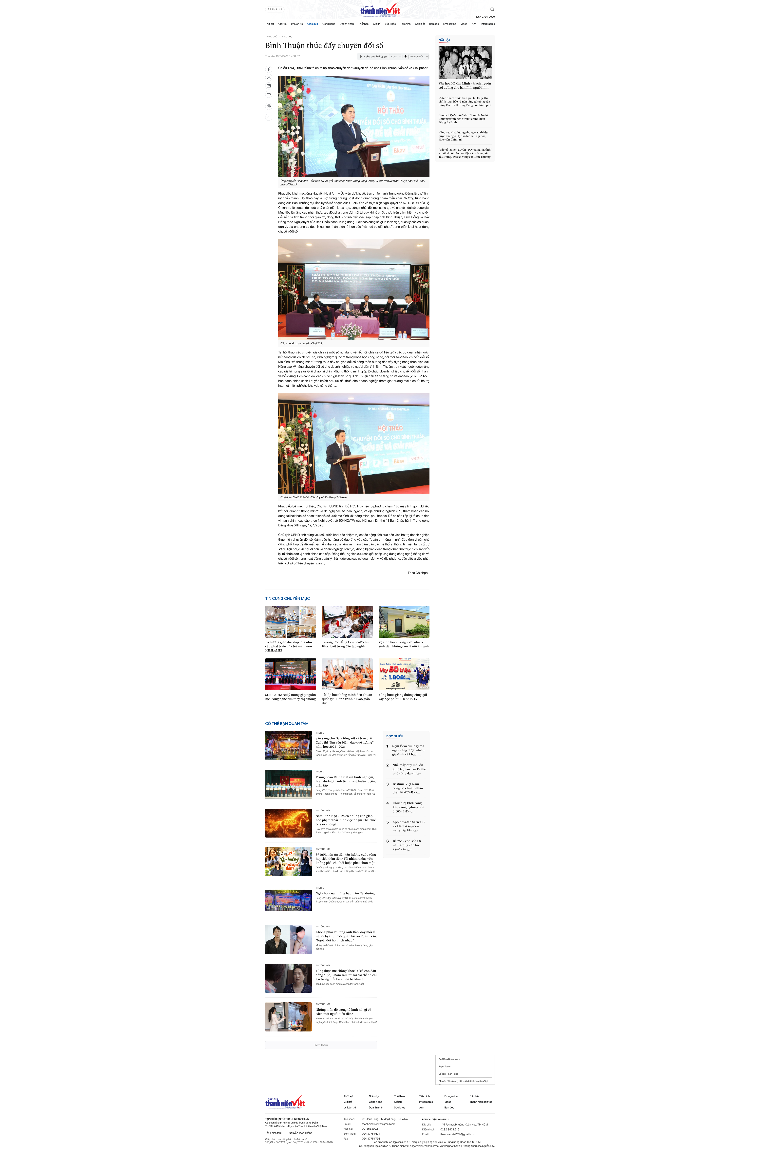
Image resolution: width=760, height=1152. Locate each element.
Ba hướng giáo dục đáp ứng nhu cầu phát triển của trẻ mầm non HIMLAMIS (288, 646)
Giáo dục (312, 24)
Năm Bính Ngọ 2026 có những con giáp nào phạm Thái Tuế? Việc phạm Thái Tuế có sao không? (346, 820)
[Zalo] (268, 77)
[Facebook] (268, 69)
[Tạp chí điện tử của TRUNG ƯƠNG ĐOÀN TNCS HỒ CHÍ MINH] (380, 9)
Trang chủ (271, 36)
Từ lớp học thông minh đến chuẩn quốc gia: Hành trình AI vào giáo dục (347, 699)
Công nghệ (328, 24)
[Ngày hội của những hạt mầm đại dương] (288, 900)
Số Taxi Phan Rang (448, 1073)
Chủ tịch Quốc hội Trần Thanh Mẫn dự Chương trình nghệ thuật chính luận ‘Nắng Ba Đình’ (463, 118)
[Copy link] (268, 95)
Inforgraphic (488, 24)
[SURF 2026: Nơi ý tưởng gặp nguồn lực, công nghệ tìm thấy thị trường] (290, 674)
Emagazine (449, 24)
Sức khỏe (390, 24)
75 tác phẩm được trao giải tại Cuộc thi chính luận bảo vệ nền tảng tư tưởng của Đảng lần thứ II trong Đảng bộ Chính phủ (465, 101)
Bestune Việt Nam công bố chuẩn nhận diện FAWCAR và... (408, 788)
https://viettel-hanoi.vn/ (472, 1081)
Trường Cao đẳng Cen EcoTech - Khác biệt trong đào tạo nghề (345, 644)
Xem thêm (321, 1045)
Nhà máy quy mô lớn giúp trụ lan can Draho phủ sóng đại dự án (409, 769)
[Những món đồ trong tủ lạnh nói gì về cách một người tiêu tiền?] (288, 1016)
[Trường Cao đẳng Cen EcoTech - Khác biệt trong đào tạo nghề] (347, 622)
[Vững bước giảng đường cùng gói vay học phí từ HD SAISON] (404, 674)
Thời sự (269, 24)
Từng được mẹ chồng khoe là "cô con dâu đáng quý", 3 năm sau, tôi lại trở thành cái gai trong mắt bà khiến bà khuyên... (346, 975)
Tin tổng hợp (323, 810)
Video (464, 24)
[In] (268, 107)
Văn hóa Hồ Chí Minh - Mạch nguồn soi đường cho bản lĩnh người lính (465, 85)
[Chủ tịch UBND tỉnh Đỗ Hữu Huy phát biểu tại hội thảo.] (353, 443)
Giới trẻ (282, 24)
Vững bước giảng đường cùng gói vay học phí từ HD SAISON (403, 697)
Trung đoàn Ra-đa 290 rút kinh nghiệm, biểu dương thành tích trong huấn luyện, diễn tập (346, 781)
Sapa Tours (444, 1066)
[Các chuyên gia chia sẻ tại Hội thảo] (353, 289)
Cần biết (420, 24)
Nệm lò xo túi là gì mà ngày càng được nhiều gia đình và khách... (408, 750)
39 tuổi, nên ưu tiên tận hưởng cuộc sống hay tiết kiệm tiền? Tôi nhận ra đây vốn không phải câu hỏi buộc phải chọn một (346, 858)
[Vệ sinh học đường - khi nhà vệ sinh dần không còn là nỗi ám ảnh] (404, 622)
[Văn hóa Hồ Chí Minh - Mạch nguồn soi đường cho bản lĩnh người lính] (465, 62)
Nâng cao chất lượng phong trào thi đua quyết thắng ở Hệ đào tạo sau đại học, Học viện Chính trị (464, 136)
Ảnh (474, 24)
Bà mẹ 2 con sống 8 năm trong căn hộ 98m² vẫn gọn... (407, 845)
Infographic (426, 1102)
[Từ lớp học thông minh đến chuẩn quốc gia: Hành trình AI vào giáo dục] (347, 674)
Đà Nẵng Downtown (449, 1059)
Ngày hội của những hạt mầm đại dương (345, 893)
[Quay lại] (268, 117)
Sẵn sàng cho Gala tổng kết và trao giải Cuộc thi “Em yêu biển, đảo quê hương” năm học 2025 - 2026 (344, 742)
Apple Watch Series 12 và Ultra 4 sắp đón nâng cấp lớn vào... (409, 826)
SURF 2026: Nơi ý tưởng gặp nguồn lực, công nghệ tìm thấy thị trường (290, 697)
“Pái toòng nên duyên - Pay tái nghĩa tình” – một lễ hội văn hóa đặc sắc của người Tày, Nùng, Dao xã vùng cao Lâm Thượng (465, 153)
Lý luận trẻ (297, 24)
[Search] (492, 9)
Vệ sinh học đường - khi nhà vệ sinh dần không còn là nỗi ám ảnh (404, 644)
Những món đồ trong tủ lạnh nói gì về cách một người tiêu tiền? (343, 1012)
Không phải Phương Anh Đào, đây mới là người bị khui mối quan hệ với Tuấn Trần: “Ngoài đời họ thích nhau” (346, 936)
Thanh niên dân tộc (481, 1102)
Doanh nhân (347, 24)
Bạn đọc (434, 24)
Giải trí (376, 24)
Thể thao (363, 24)
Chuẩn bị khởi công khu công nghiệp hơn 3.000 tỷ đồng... (408, 807)
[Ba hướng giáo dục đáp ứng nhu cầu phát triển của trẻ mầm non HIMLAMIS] (290, 622)
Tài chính (405, 24)
